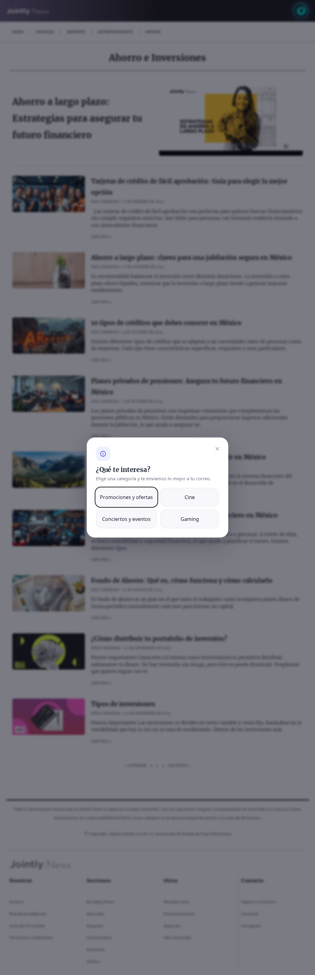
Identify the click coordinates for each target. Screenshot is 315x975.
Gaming (190, 519)
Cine (190, 497)
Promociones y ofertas (126, 497)
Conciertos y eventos (126, 519)
